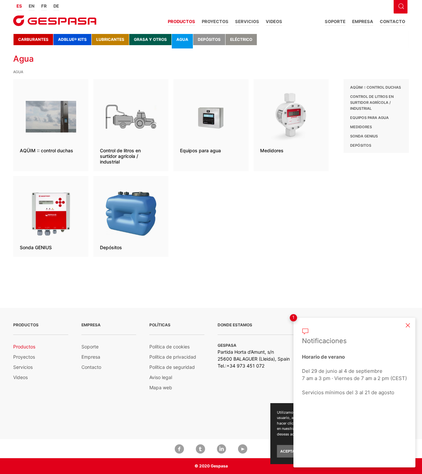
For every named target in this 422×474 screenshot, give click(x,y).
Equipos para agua (369, 117)
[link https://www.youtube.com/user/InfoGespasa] (243, 448)
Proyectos (215, 21)
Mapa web (160, 387)
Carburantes (33, 39)
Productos (181, 21)
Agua (182, 39)
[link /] (54, 22)
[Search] (400, 5)
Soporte (335, 21)
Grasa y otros (150, 39)
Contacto (392, 21)
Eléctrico (241, 39)
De (56, 6)
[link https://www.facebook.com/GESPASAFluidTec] (179, 448)
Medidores (361, 127)
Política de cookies (169, 346)
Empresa (362, 21)
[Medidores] (291, 125)
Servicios (247, 21)
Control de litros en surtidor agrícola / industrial (372, 102)
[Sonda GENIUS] (50, 216)
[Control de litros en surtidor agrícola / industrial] (130, 125)
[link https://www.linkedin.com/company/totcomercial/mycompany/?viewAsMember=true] (221, 448)
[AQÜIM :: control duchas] (50, 125)
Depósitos (209, 39)
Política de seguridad (172, 367)
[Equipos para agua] (211, 125)
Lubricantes (110, 39)
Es (19, 6)
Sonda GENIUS (364, 136)
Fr (44, 6)
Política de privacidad (172, 357)
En (32, 6)
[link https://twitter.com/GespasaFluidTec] (200, 448)
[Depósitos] (130, 216)
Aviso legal (160, 377)
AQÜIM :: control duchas (375, 87)
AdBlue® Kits (72, 39)
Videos (274, 21)
